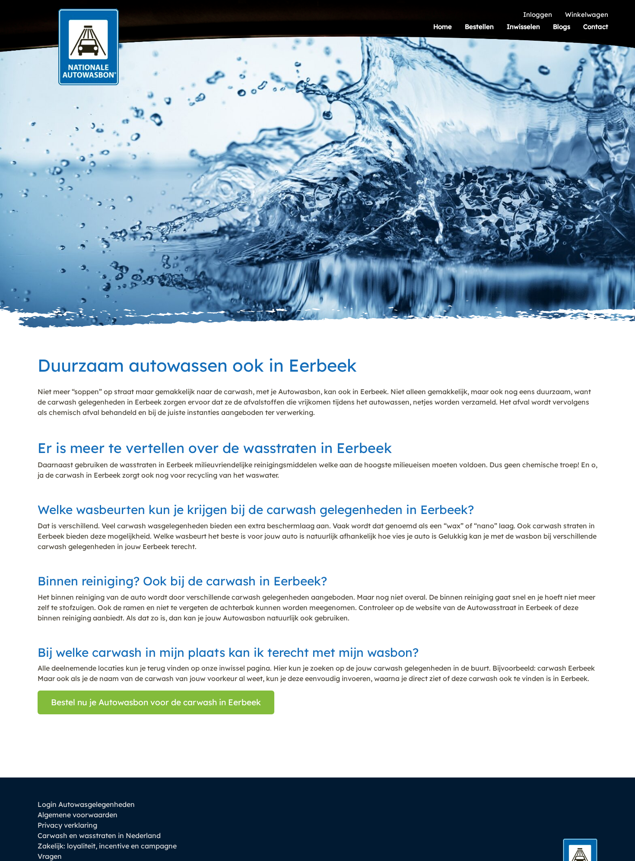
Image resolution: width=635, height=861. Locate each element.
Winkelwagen (586, 14)
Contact (595, 26)
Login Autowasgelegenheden (86, 804)
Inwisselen (523, 26)
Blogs (561, 26)
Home (442, 26)
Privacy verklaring (67, 825)
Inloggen (537, 14)
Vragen (50, 856)
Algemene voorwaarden (77, 814)
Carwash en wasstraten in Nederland (99, 835)
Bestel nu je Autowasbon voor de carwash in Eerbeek (156, 702)
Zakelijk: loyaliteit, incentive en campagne (107, 846)
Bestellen (479, 26)
